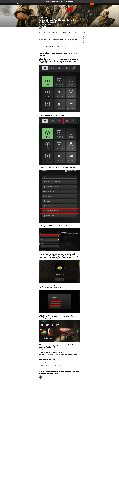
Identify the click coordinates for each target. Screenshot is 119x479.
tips (77, 371)
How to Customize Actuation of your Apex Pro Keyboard (51, 365)
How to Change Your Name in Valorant (47, 362)
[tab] (86, 4)
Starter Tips (41, 373)
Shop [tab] (27, 3)
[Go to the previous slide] (26, 1)
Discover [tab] (37, 3)
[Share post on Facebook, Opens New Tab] (83, 34)
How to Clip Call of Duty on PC (46, 363)
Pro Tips (43, 371)
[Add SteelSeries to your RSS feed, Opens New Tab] (83, 42)
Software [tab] (31, 3)
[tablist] (33, 4)
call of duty (48, 371)
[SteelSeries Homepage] (21, 3)
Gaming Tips (41, 17)
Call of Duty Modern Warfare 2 (51, 373)
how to (60, 371)
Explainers (73, 371)
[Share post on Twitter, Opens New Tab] (83, 36)
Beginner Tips (66, 371)
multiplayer (55, 371)
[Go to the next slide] (92, 1)
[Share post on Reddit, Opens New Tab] (83, 38)
